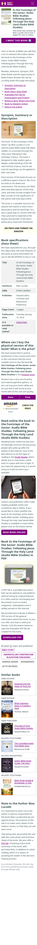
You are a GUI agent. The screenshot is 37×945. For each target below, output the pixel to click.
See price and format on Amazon (18, 230)
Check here (21, 322)
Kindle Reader (21, 457)
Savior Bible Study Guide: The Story (22, 762)
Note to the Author (13, 106)
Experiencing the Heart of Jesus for (22, 685)
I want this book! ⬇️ (18, 40)
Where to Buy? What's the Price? (20, 100)
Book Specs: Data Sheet (16, 91)
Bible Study (8, 650)
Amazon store (28, 374)
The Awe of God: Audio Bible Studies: (23, 727)
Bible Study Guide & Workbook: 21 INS (23, 781)
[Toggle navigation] (32, 3)
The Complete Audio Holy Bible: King (24, 744)
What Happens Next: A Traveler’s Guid (22, 705)
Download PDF (12, 637)
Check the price (27, 407)
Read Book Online (14, 532)
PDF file (4, 843)
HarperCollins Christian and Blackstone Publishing (19, 655)
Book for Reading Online (16, 103)
